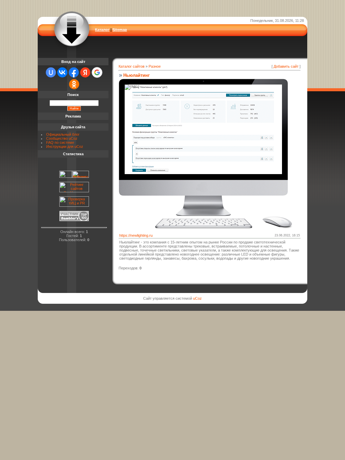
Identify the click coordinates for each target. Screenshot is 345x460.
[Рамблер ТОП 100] (74, 220)
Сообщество (57, 138)
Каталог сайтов (132, 66)
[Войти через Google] (97, 72)
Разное (155, 66)
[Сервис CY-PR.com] (74, 205)
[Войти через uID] (51, 72)
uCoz (73, 138)
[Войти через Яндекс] (85, 72)
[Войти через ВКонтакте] (62, 72)
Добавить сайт (286, 66)
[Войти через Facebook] (74, 72)
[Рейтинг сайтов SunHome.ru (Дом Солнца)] (74, 191)
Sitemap (120, 30)
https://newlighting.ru (136, 235)
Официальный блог (63, 134)
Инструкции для (59, 146)
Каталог (102, 30)
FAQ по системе (60, 142)
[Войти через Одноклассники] (74, 84)
